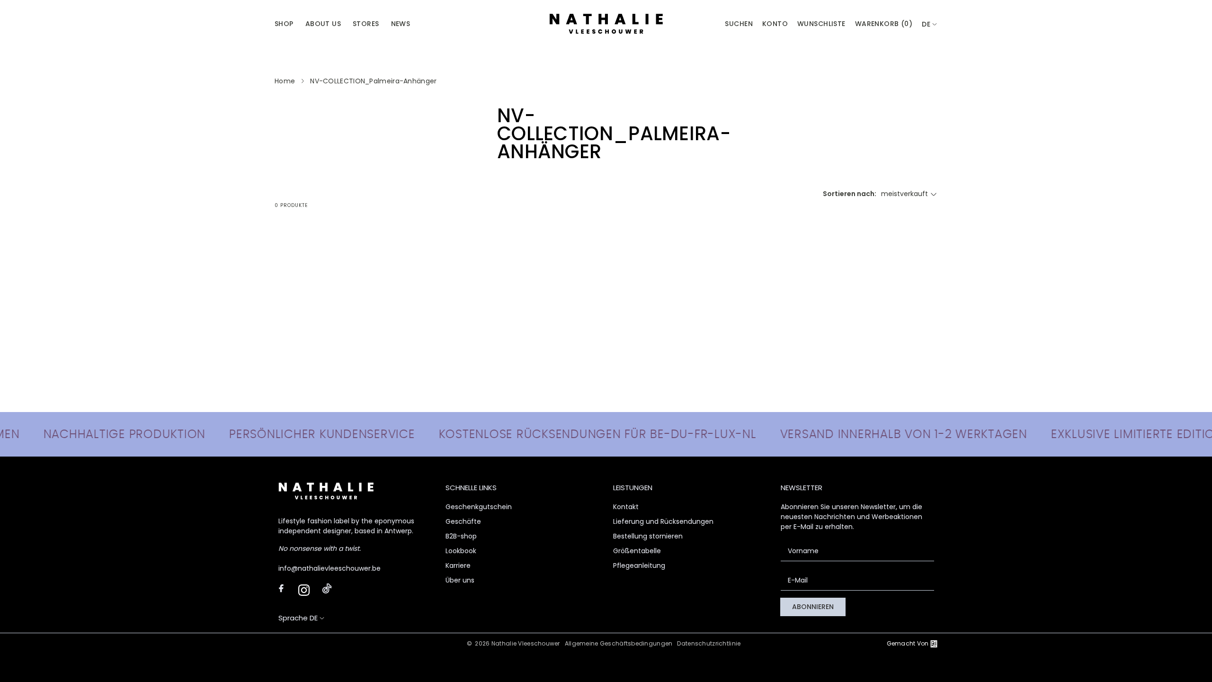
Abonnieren (813, 606)
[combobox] (929, 24)
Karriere (458, 565)
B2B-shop (461, 536)
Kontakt (626, 507)
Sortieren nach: (849, 193)
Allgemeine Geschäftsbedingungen (619, 643)
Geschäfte (463, 521)
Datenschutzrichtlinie (708, 643)
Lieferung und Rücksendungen (663, 521)
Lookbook (461, 551)
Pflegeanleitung (639, 565)
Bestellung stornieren (648, 536)
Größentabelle (637, 551)
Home (285, 81)
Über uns (460, 580)
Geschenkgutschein (479, 507)
